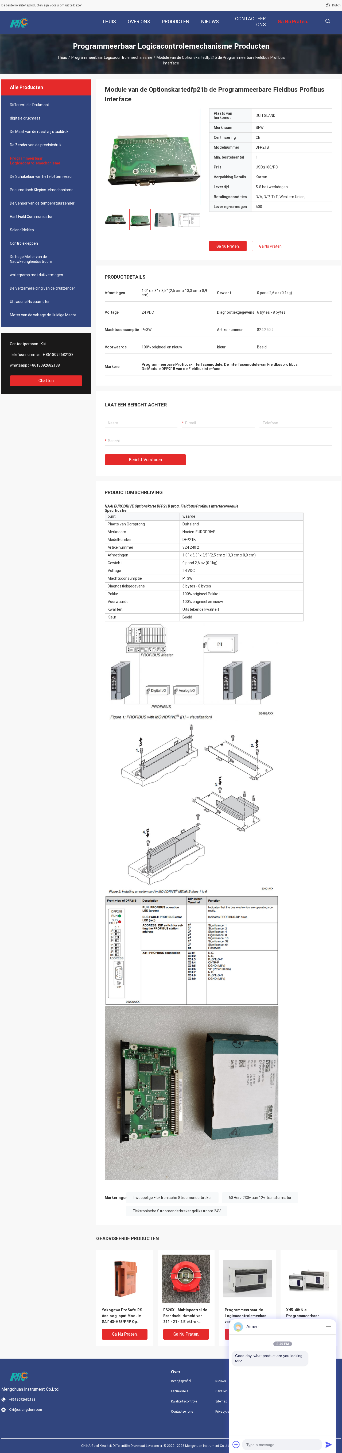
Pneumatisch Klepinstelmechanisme (41, 190)
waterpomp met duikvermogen (36, 275)
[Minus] (328, 1327)
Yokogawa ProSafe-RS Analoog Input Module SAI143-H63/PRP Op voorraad (122, 1316)
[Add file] (236, 1444)
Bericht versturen (145, 459)
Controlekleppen (24, 243)
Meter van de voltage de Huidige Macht (43, 315)
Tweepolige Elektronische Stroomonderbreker (172, 1198)
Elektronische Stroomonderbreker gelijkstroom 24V (177, 1211)
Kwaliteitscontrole (184, 1401)
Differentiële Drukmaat (29, 105)
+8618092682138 (45, 365)
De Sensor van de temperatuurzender (42, 203)
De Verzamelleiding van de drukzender (42, 288)
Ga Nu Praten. (228, 246)
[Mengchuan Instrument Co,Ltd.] (18, 22)
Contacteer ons (182, 1411)
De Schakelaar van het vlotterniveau (41, 176)
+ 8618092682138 (57, 354)
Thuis (62, 57)
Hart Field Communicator (31, 216)
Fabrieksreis (179, 1391)
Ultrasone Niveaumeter (30, 301)
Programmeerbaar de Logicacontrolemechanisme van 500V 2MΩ (247, 1316)
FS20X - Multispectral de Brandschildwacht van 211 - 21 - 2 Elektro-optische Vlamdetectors (185, 1316)
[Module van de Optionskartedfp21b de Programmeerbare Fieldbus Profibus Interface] (153, 156)
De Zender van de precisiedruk (35, 145)
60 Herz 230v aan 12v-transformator (260, 1198)
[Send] (328, 1444)
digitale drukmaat (25, 118)
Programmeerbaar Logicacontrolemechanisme (111, 57)
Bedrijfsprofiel (181, 1381)
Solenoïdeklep (22, 230)
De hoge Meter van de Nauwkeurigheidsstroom (31, 259)
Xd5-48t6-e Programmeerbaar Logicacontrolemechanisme (309, 1316)
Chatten (46, 380)
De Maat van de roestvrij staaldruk (39, 131)
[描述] (328, 21)
